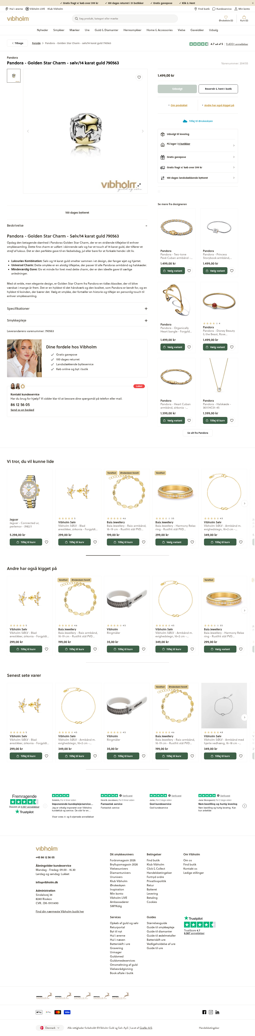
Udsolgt (177, 89)
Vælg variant (174, 270)
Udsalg (213, 30)
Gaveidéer (197, 30)
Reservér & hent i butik (218, 89)
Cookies (152, 902)
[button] (197, 145)
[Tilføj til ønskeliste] (139, 77)
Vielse (181, 30)
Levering (152, 893)
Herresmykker (132, 30)
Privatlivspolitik (156, 881)
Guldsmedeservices (122, 960)
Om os (187, 860)
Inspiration (117, 889)
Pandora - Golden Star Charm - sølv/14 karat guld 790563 (78, 43)
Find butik (204, 9)
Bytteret (152, 889)
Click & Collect (156, 868)
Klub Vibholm (55, 9)
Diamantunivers (120, 873)
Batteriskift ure (156, 940)
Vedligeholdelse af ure (161, 944)
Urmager (116, 952)
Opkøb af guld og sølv (124, 923)
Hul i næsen (117, 940)
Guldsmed (117, 956)
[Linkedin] (217, 1012)
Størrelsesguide (157, 923)
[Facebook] (204, 1012)
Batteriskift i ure (120, 944)
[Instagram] (211, 1012)
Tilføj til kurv (217, 420)
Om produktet (179, 105)
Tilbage (19, 43)
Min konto (244, 9)
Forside (36, 43)
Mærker (75, 30)
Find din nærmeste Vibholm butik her (60, 911)
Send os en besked (22, 410)
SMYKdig (116, 906)
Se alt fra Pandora (197, 433)
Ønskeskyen (117, 885)
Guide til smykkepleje (160, 927)
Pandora (12, 58)
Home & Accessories (160, 30)
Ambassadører (119, 902)
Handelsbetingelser (159, 873)
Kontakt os (190, 868)
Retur (150, 885)
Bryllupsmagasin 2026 (124, 864)
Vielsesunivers (119, 868)
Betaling (152, 898)
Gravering (116, 948)
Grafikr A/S (146, 1028)
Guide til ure (155, 948)
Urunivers (116, 877)
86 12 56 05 (20, 404)
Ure (87, 30)
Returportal (117, 927)
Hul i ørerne (16, 9)
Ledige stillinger (193, 873)
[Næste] (142, 131)
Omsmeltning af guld (124, 965)
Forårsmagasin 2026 (123, 860)
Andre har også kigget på (219, 105)
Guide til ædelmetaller (161, 935)
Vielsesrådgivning (121, 969)
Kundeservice (224, 9)
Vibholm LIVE (37, 9)
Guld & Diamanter (106, 30)
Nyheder (42, 30)
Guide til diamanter (159, 931)
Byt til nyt (116, 931)
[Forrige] (28, 131)
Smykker (58, 30)
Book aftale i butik (121, 973)
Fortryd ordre (155, 877)
